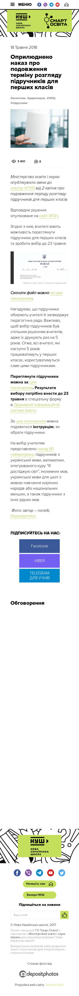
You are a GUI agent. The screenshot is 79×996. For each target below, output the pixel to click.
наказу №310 (23, 188)
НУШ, (52, 98)
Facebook (39, 546)
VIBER (39, 560)
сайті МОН (48, 215)
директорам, (37, 98)
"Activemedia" (54, 985)
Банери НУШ (35, 895)
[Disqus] (39, 663)
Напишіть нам (66, 4)
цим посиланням (31, 421)
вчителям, (19, 98)
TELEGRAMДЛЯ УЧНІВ (40, 575)
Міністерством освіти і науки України (38, 935)
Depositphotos (23, 516)
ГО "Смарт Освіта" (46, 930)
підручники (19, 103)
